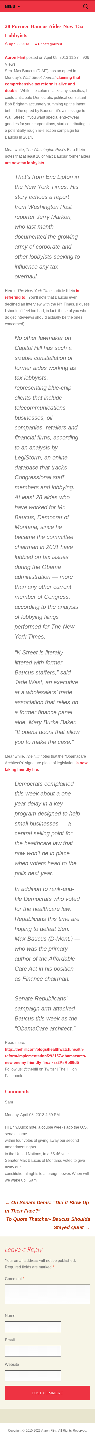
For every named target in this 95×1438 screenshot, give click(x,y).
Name (10, 1316)
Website (12, 1364)
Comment (14, 1279)
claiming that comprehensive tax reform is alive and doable (42, 84)
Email (10, 1340)
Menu (10, 6)
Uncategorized (50, 44)
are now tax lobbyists (24, 163)
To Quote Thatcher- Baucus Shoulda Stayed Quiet (48, 1223)
